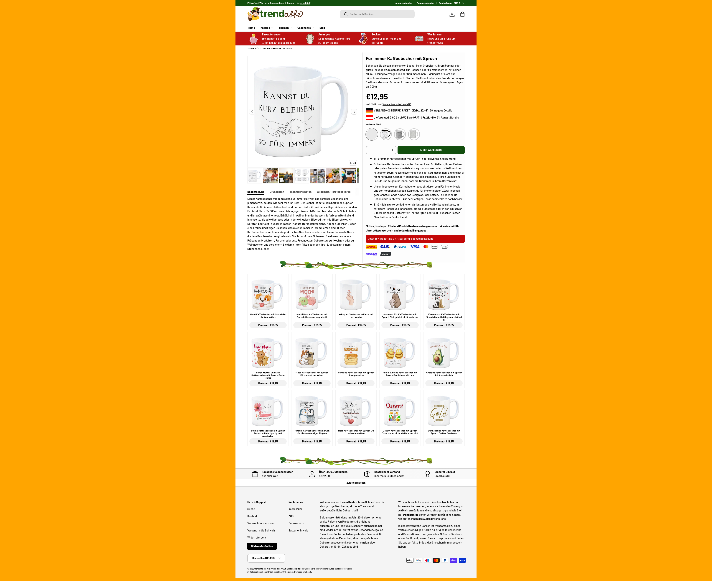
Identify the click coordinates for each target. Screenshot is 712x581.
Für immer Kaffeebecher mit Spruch (276, 48)
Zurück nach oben (356, 482)
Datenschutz (296, 523)
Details (448, 110)
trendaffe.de (260, 568)
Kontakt (252, 516)
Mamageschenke (403, 2)
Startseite (251, 48)
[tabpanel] (303, 224)
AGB (291, 516)
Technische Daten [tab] (301, 191)
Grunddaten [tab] (277, 191)
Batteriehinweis (298, 530)
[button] (462, 14)
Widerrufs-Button (262, 546)
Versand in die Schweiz (261, 530)
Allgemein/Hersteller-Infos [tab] (334, 191)
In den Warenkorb (431, 149)
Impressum (295, 509)
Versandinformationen (260, 523)
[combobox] (377, 14)
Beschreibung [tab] (255, 191)
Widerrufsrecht (256, 537)
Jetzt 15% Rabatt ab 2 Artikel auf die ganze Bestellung (400, 238)
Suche (251, 509)
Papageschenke (425, 2)
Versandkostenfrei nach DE (397, 104)
